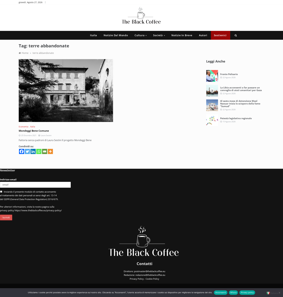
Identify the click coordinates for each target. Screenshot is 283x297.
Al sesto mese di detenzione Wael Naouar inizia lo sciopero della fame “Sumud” (240, 103)
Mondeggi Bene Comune (34, 130)
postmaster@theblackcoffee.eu (149, 271)
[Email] (44, 151)
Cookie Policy (152, 278)
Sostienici (220, 35)
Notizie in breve (181, 35)
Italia (93, 35)
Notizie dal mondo (116, 35)
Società (158, 35)
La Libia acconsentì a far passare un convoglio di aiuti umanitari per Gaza (241, 89)
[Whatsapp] (38, 151)
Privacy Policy (137, 278)
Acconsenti (220, 292)
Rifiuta (233, 292)
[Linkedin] (33, 151)
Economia (23, 126)
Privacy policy (247, 292)
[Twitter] (27, 151)
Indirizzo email (8, 179)
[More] (50, 151)
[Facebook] (21, 151)
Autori (203, 35)
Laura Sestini (46, 135)
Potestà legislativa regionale (236, 118)
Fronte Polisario (229, 74)
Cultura (140, 35)
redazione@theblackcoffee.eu (150, 274)
